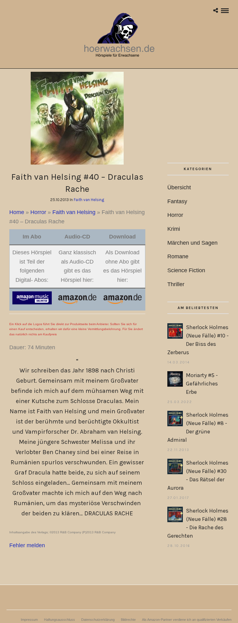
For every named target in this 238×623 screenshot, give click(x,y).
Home (16, 212)
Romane (177, 256)
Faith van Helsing (89, 199)
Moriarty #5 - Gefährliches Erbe (202, 383)
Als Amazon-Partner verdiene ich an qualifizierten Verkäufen (186, 619)
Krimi (173, 229)
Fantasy (177, 201)
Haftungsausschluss (59, 619)
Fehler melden (27, 545)
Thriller (175, 284)
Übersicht (179, 187)
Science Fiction (186, 270)
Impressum (29, 619)
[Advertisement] (198, 117)
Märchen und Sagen (192, 243)
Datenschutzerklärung (98, 619)
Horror (38, 212)
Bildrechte (128, 619)
